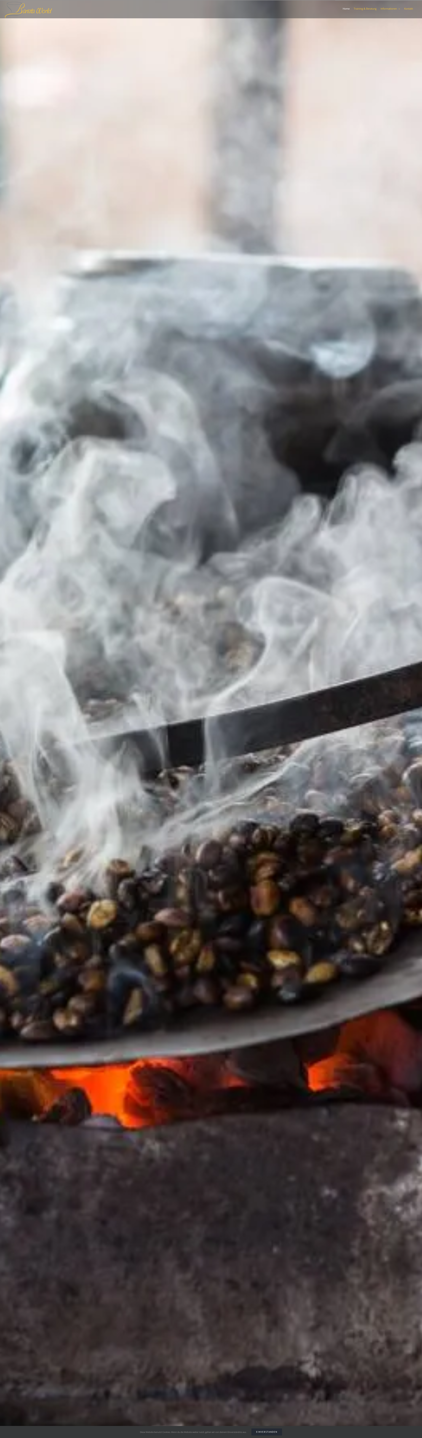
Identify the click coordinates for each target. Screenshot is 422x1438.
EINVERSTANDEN (266, 1431)
